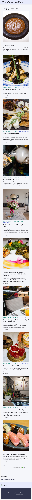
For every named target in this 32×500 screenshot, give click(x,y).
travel (17, 43)
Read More (6, 53)
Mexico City (11, 43)
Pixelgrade (20, 494)
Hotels (5, 221)
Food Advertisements (16, 467)
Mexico (5, 43)
